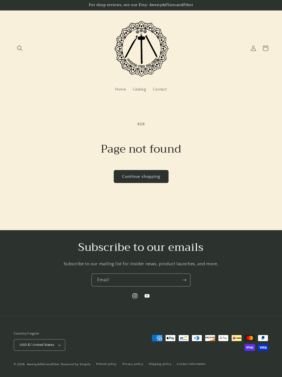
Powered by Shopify (76, 364)
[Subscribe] (184, 280)
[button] (20, 48)
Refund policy (106, 364)
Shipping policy (160, 364)
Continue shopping (141, 176)
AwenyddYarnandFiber (43, 364)
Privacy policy (132, 364)
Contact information (191, 364)
